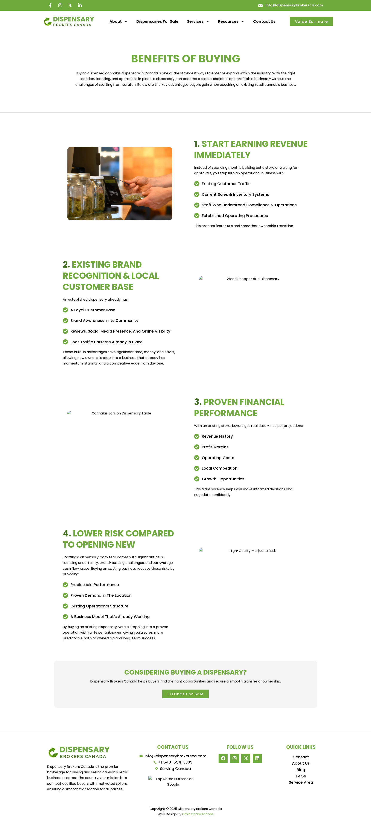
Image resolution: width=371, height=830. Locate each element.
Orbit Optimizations (197, 814)
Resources (228, 21)
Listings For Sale (185, 694)
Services (195, 21)
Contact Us (264, 21)
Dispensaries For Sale (157, 21)
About (115, 21)
